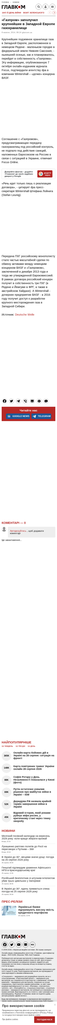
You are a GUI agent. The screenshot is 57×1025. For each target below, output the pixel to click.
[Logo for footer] (13, 938)
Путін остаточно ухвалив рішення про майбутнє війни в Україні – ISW (32, 792)
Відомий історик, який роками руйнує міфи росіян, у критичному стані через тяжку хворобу (31, 816)
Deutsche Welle (24, 314)
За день (31, 746)
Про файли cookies (10, 1019)
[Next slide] (54, 13)
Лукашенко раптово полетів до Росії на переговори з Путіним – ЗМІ (24, 848)
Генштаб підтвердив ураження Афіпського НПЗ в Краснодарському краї (26, 869)
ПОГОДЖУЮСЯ (44, 1020)
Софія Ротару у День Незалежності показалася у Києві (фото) (34, 780)
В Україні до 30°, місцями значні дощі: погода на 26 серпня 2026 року (28, 858)
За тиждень (7, 746)
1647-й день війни (11, 13)
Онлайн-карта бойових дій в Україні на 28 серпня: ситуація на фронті (33, 755)
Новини (8, 831)
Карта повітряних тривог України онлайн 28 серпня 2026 (33, 767)
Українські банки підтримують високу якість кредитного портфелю (36, 909)
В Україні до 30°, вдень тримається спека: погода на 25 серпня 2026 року (26, 890)
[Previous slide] (50, 13)
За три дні (20, 746)
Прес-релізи (12, 901)
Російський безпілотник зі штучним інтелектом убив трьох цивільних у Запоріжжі (28, 879)
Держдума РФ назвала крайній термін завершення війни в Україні (32, 804)
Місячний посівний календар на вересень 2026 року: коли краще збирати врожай (26, 837)
